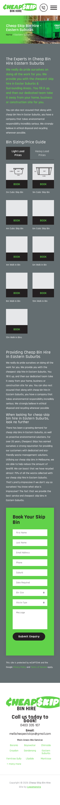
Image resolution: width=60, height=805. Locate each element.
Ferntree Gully (13, 758)
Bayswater (30, 745)
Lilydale (30, 758)
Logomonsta (34, 787)
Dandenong (30, 750)
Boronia (14, 745)
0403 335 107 (30, 725)
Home (9, 34)
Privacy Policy (19, 667)
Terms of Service (39, 667)
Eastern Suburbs (46, 752)
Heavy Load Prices (42, 153)
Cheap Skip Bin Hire (39, 783)
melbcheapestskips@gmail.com (30, 734)
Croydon (14, 750)
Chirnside (46, 745)
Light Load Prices (18, 153)
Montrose (46, 758)
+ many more (14, 764)
